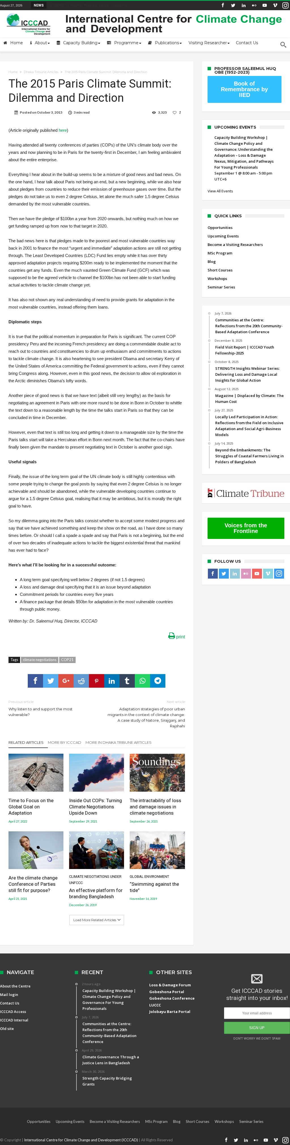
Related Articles (26, 742)
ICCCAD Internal (14, 1020)
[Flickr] (254, 5)
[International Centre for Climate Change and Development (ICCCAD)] (145, 12)
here (63, 130)
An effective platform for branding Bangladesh (96, 887)
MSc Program (220, 253)
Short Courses (220, 270)
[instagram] (285, 5)
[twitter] (50, 681)
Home (13, 72)
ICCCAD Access (13, 1011)
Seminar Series (221, 287)
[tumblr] (127, 681)
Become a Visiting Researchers (235, 244)
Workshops (217, 278)
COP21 (67, 659)
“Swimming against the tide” (154, 884)
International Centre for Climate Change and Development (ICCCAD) (81, 1140)
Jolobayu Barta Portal (169, 1011)
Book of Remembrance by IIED (244, 89)
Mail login (9, 994)
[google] (66, 681)
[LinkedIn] (243, 5)
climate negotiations (39, 659)
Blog (212, 261)
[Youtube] (264, 5)
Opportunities (220, 227)
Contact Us (9, 1003)
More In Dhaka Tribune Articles (119, 742)
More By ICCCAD (64, 742)
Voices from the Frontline (246, 528)
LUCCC (155, 1005)
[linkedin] (112, 681)
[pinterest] (96, 681)
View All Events (220, 191)
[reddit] (81, 681)
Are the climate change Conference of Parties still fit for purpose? (32, 884)
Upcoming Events (223, 236)
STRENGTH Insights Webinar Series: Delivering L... (89, 5)
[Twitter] (233, 5)
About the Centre (15, 986)
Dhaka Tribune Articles (41, 72)
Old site (7, 1028)
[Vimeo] (275, 5)
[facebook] (35, 681)
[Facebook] (222, 5)
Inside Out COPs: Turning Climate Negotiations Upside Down (95, 807)
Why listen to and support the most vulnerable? (40, 708)
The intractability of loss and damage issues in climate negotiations (155, 807)
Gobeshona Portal (166, 991)
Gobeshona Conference (172, 998)
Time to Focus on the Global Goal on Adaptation (31, 807)
